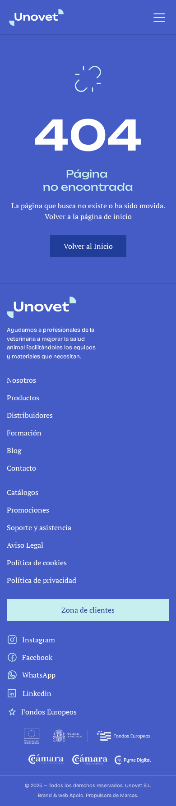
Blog (14, 450)
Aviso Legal (25, 545)
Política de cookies (37, 563)
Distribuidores (30, 415)
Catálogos (22, 492)
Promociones (28, 510)
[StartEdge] (65, 17)
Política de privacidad (41, 580)
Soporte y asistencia (39, 527)
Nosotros (21, 380)
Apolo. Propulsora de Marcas (103, 795)
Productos (23, 398)
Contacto (21, 468)
